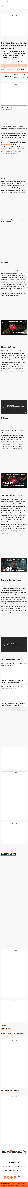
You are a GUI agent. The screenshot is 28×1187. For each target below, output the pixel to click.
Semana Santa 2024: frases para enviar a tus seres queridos (13, 681)
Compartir (5, 76)
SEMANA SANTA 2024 (6, 1036)
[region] (14, 25)
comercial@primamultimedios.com (14, 1158)
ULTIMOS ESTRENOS (19, 1033)
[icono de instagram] (23, 1)
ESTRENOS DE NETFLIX (6, 1033)
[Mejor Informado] (14, 6)
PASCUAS (4, 678)
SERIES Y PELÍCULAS (6, 39)
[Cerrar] (25, 65)
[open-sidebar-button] (2, 6)
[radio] (3, 1)
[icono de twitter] (21, 1)
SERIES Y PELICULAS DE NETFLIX (9, 1031)
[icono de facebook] (18, 1)
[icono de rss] (26, 1)
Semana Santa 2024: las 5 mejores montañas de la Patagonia (13, 704)
